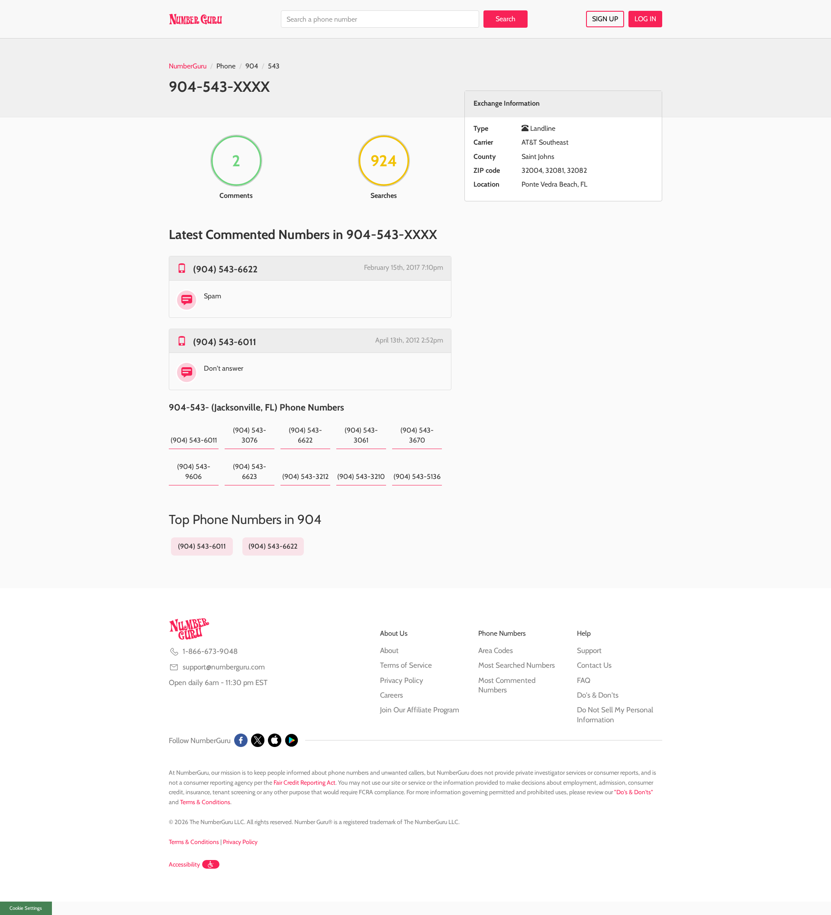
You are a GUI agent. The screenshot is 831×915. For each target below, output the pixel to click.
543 (274, 66)
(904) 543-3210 (361, 476)
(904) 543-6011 (224, 341)
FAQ (583, 680)
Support (589, 650)
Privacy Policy (401, 680)
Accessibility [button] (184, 864)
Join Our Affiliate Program (419, 709)
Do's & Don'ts (597, 695)
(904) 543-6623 (249, 471)
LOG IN (645, 19)
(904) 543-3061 (361, 435)
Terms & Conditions (205, 802)
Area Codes (495, 650)
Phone (225, 66)
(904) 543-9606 (193, 471)
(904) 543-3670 (417, 435)
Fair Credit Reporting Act (304, 782)
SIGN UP (605, 19)
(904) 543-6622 (225, 269)
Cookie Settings (26, 908)
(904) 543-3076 (249, 435)
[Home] (195, 19)
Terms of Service (406, 665)
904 (251, 66)
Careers (391, 695)
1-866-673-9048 (210, 651)
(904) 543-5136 (417, 476)
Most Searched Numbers (516, 665)
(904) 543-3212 (305, 476)
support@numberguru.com (224, 667)
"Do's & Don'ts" (633, 792)
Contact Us (594, 665)
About (389, 650)
